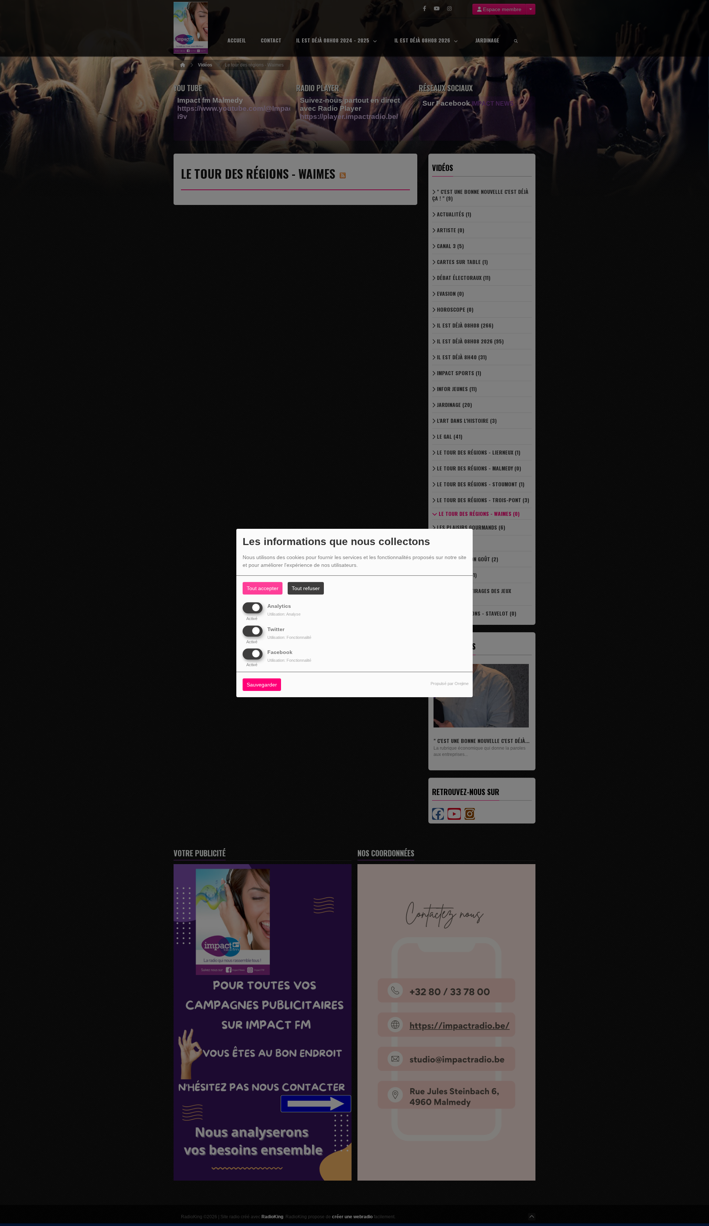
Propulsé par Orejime (450, 683)
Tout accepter (262, 588)
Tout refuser (306, 588)
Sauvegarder (262, 685)
